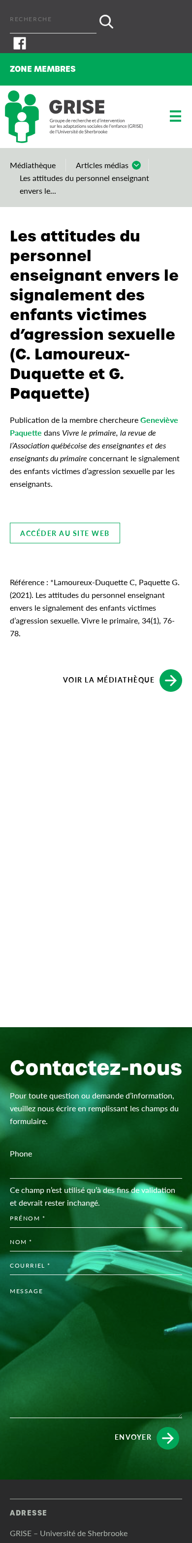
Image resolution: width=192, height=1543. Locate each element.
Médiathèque (33, 165)
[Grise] (74, 116)
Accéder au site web (65, 533)
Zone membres (43, 69)
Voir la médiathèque (109, 679)
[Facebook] (96, 43)
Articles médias (102, 165)
